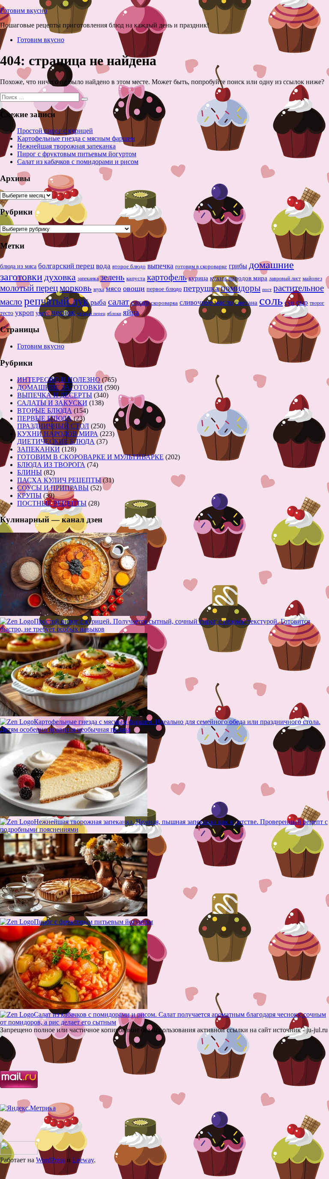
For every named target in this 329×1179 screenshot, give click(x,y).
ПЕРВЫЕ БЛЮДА (44, 418)
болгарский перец (66, 266)
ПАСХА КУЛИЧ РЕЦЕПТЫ (59, 480)
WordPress (50, 1160)
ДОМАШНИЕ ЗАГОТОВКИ (60, 387)
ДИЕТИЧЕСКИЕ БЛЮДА (56, 441)
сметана (246, 302)
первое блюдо (164, 289)
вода (103, 266)
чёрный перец (91, 313)
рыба (98, 302)
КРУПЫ (29, 495)
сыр (302, 302)
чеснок (63, 312)
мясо (113, 289)
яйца (131, 312)
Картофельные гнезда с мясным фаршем (76, 138)
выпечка (160, 266)
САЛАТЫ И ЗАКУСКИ (52, 402)
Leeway (83, 1160)
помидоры (240, 288)
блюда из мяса (18, 266)
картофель (167, 277)
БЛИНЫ (29, 472)
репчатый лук (56, 301)
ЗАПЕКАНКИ (38, 449)
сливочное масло (206, 302)
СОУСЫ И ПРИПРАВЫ (53, 487)
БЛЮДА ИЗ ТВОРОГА (51, 464)
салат (118, 301)
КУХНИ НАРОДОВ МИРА (57, 433)
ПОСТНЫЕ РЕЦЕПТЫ (52, 503)
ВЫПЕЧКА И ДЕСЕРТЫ (54, 395)
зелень (112, 277)
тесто (6, 312)
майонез (312, 278)
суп (289, 302)
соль (271, 300)
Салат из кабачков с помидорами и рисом (77, 161)
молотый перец (29, 288)
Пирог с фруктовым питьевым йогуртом (76, 154)
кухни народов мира (238, 278)
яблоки (114, 313)
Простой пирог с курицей (55, 130)
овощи (134, 288)
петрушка (201, 288)
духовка (60, 277)
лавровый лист (285, 279)
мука (98, 289)
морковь (76, 288)
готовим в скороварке (201, 267)
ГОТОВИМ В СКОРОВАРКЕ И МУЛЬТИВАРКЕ (90, 457)
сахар (140, 302)
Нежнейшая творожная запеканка (66, 146)
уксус (43, 313)
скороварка (164, 303)
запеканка (88, 279)
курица (198, 278)
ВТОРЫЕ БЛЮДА (44, 410)
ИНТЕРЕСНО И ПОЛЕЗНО (58, 379)
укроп (24, 313)
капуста (135, 279)
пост (267, 289)
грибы (238, 266)
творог (317, 303)
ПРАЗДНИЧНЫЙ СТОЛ (53, 426)
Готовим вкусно (23, 10)
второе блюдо (129, 267)
